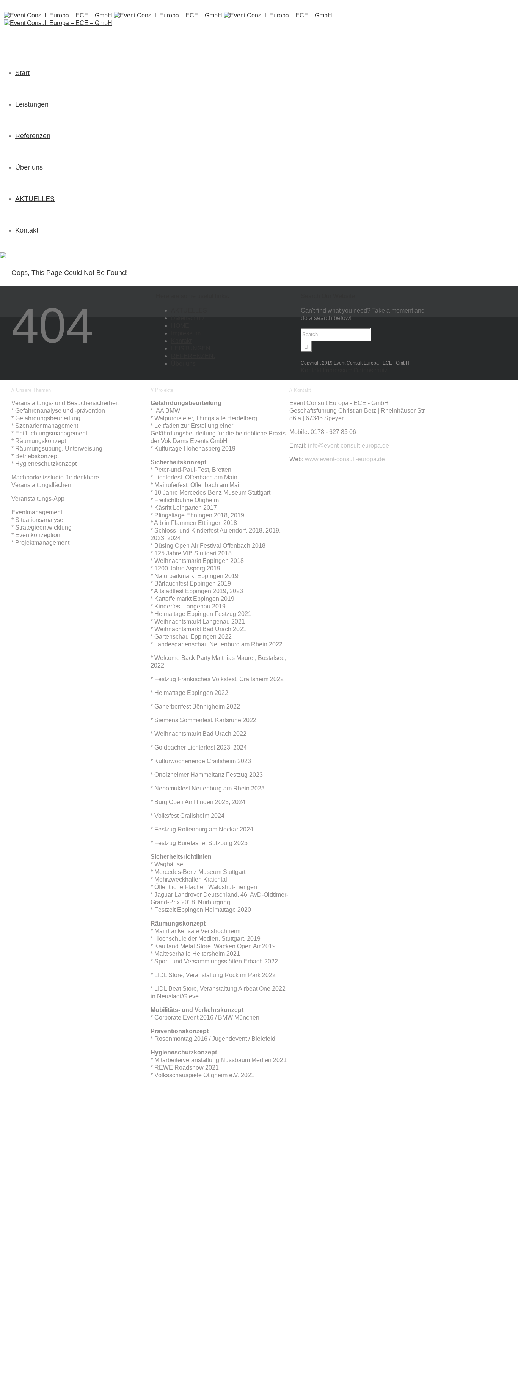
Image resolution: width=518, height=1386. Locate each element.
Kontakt (181, 341)
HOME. (181, 325)
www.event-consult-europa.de (345, 459)
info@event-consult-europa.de (348, 445)
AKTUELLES (189, 310)
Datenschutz (188, 318)
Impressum (186, 333)
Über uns (183, 363)
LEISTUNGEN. (191, 348)
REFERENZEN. (193, 356)
